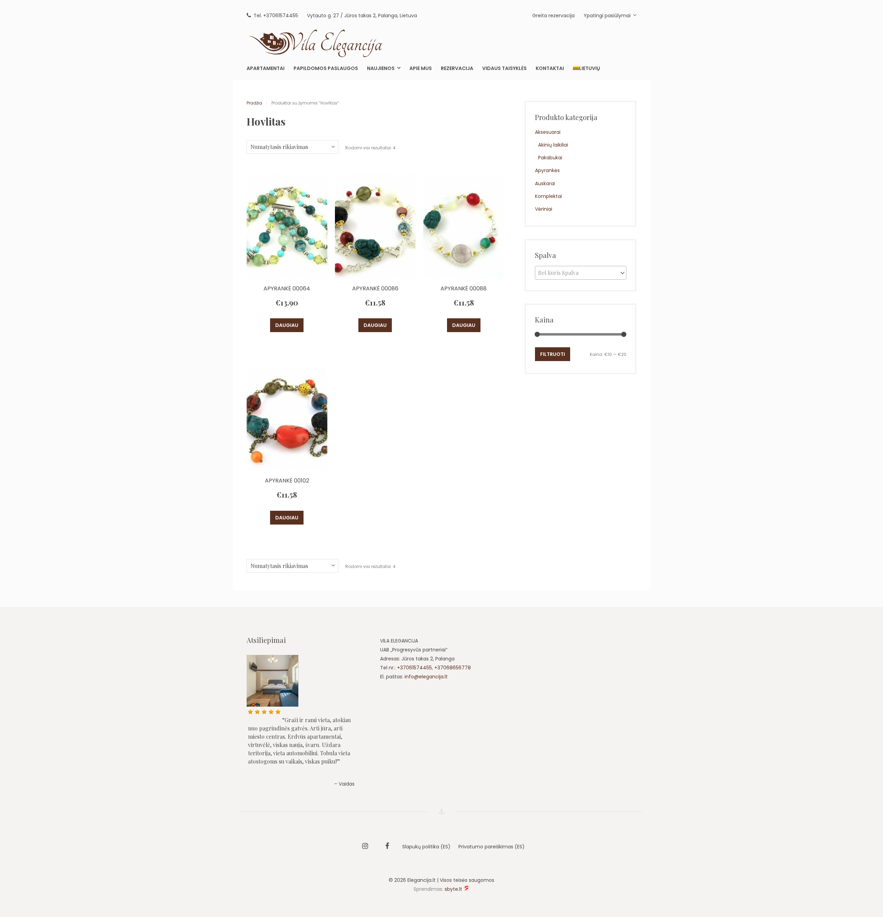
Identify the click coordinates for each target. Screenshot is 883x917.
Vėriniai (543, 209)
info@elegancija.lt (426, 676)
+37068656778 (452, 667)
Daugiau (286, 325)
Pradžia (254, 103)
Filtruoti (552, 354)
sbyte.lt (453, 889)
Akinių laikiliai (553, 144)
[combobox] (580, 273)
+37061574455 (414, 667)
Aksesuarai (547, 132)
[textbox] (580, 272)
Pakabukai (550, 157)
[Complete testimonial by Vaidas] (307, 681)
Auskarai (545, 183)
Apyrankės (547, 170)
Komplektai (548, 196)
